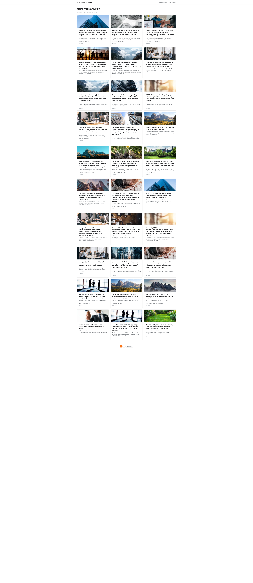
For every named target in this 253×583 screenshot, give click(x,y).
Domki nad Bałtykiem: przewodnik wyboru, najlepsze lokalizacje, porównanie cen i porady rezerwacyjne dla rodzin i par (159, 326)
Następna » (129, 346)
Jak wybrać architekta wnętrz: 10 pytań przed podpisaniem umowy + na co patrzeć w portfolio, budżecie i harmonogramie (92, 263)
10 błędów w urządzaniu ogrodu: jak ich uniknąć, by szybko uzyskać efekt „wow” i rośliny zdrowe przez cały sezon (159, 195)
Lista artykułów (163, 2)
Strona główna (172, 2)
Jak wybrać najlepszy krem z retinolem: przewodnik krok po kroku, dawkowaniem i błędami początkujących (125, 296)
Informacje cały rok (84, 2)
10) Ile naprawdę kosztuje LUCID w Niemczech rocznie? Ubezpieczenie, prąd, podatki (159, 296)
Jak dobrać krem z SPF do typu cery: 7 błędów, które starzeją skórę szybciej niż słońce (91, 326)
